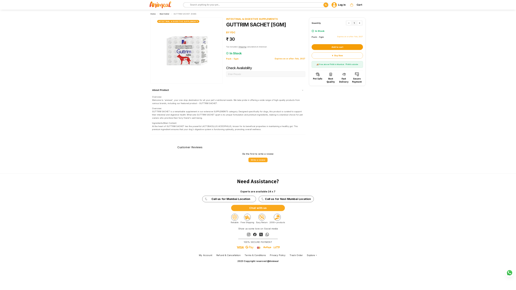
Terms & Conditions (255, 255)
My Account (205, 255)
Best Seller (164, 14)
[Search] (185, 5)
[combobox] (255, 5)
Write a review (258, 160)
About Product (160, 90)
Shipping (242, 47)
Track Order (296, 255)
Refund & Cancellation (228, 255)
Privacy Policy (277, 255)
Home (153, 14)
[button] (356, 5)
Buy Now (338, 55)
